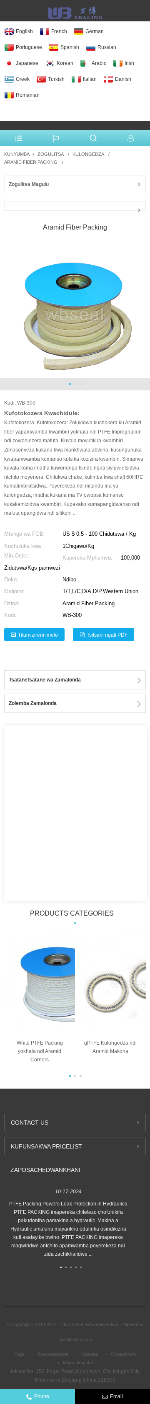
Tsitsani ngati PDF (107, 635)
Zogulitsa (50, 154)
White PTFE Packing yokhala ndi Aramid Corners (40, 1051)
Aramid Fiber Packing (31, 162)
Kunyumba (17, 154)
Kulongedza (88, 154)
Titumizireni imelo (38, 635)
